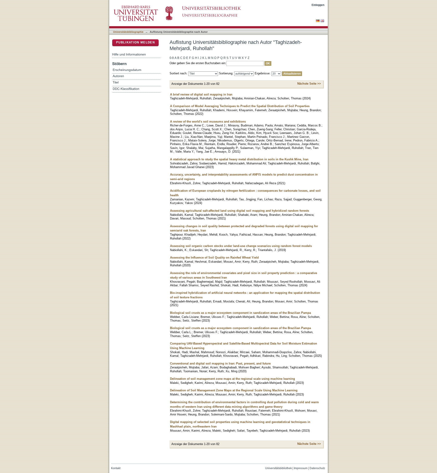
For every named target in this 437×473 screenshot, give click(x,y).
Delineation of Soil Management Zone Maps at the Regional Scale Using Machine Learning (233, 390)
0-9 (172, 58)
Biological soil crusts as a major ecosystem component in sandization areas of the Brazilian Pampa (240, 312)
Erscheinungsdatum (127, 70)
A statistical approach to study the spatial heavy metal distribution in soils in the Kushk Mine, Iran (239, 159)
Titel (116, 82)
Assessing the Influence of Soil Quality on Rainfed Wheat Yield (214, 257)
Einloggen (318, 4)
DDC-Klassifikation (126, 89)
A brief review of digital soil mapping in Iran (201, 94)
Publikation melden (135, 42)
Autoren (118, 76)
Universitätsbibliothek (278, 468)
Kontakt (115, 468)
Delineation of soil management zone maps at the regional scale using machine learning (232, 378)
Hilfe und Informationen (129, 54)
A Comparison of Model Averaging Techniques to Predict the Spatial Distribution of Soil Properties (240, 106)
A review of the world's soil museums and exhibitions (208, 121)
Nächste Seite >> (309, 83)
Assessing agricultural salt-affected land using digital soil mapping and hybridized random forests (239, 210)
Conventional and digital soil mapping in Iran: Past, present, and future (220, 363)
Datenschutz (317, 468)
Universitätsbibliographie (128, 31)
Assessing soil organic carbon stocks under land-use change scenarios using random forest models (241, 246)
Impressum (300, 468)
